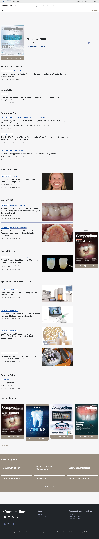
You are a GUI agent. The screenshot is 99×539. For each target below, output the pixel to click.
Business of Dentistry (19, 70)
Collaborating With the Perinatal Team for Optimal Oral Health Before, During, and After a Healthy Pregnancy (35, 121)
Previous (85, 42)
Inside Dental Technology (75, 516)
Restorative (15, 176)
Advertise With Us (42, 516)
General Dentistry (28, 117)
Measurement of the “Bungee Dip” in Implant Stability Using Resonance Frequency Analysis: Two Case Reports (20, 210)
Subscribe (43, 46)
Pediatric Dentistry (39, 117)
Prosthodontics (14, 227)
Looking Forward (8, 382)
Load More (50, 486)
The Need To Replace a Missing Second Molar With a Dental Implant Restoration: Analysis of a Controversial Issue (34, 138)
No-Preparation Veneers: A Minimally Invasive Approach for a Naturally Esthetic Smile (20, 232)
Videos (55, 6)
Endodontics (13, 94)
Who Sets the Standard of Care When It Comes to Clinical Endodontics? (30, 97)
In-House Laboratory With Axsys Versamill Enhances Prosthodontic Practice (18, 357)
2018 (9, 22)
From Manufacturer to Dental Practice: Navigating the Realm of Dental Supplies (34, 74)
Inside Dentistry (72, 514)
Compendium (4, 22)
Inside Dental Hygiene (74, 518)
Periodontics (13, 205)
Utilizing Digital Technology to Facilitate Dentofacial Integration (18, 180)
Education (46, 6)
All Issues (93, 42)
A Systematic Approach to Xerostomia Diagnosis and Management (28, 154)
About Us (40, 514)
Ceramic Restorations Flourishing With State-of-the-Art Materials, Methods (19, 261)
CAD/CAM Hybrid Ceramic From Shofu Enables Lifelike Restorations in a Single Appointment (17, 336)
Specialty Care (18, 117)
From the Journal (25, 6)
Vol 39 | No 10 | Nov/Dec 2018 (18, 22)
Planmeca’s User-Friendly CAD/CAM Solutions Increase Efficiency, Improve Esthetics (20, 315)
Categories (37, 6)
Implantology (22, 205)
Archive (6, 445)
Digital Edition (33, 46)
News (16, 6)
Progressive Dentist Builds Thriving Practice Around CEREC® (19, 293)
